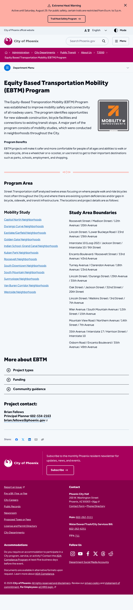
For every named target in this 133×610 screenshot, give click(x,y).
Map (94, 502)
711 (77, 536)
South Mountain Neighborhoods (24, 272)
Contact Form (77, 506)
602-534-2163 (40, 416)
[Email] (36, 439)
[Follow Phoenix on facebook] (87, 553)
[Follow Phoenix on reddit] (110, 553)
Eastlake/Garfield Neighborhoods (25, 232)
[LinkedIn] (29, 439)
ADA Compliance (44, 574)
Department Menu (23, 68)
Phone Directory (96, 506)
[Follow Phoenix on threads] (103, 553)
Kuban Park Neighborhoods (21, 252)
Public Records (12, 507)
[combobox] (87, 41)
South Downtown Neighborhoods (25, 265)
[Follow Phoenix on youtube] (80, 553)
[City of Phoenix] (21, 41)
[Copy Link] (42, 439)
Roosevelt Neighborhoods (20, 259)
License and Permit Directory (20, 526)
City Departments (14, 533)
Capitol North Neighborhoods (23, 219)
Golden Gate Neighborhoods (22, 239)
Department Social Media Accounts (89, 562)
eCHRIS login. (46, 587)
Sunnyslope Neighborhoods (21, 279)
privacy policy (92, 583)
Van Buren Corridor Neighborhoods (26, 285)
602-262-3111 (84, 517)
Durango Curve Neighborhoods (24, 226)
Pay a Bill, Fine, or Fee (15, 494)
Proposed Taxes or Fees (17, 520)
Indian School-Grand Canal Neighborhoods (31, 246)
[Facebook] (16, 439)
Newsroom (10, 513)
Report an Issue (13, 487)
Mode (123, 30)
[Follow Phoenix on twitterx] (95, 553)
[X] (23, 439)
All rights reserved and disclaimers (51, 583)
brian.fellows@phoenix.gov (24, 420)
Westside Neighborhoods (20, 292)
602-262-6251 (77, 529)
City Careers (11, 500)
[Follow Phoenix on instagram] (72, 553)
